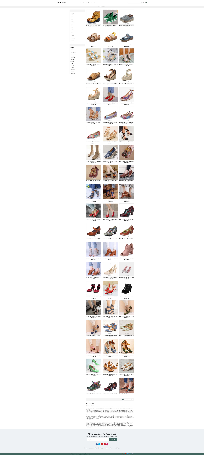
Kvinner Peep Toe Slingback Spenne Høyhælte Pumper (93, 258)
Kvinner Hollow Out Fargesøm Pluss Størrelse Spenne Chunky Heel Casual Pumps (126, 316)
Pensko (72, 65)
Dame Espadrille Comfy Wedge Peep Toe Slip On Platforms (93, 141)
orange (73, 22)
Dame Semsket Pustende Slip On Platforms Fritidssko (126, 25)
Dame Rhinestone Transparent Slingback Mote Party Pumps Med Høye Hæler (126, 277)
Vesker (95, 2)
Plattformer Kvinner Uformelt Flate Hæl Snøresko (110, 25)
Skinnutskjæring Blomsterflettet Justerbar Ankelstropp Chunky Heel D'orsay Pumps (126, 374)
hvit (72, 14)
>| (131, 399)
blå (72, 16)
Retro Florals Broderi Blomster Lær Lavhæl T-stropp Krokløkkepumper (110, 393)
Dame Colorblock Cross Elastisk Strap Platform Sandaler (110, 44)
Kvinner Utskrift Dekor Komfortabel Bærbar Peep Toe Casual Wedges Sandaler (126, 103)
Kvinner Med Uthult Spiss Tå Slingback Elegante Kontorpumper (110, 277)
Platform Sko (73, 52)
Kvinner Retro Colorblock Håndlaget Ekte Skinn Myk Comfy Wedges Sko (110, 180)
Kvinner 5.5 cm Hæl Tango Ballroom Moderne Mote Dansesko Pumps (93, 296)
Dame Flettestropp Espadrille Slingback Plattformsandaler (126, 83)
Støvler (72, 50)
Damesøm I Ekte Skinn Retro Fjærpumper (110, 238)
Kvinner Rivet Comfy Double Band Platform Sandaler (93, 44)
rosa (72, 25)
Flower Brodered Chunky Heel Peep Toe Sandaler (93, 83)
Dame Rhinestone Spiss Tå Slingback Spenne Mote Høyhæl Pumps (110, 296)
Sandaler (72, 55)
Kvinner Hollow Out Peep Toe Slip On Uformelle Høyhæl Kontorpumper (126, 258)
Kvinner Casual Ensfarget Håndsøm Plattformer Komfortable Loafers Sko (110, 161)
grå (72, 30)
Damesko (104, 6)
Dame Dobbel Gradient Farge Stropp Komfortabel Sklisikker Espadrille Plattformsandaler (93, 64)
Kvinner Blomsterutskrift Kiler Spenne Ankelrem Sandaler (110, 64)
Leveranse (91, 447)
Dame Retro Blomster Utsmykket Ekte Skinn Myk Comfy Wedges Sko (126, 161)
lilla (72, 24)
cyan (73, 35)
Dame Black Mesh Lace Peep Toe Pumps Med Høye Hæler (126, 296)
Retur (96, 447)
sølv (72, 32)
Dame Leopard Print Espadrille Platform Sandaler (110, 83)
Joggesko (73, 57)
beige (73, 29)
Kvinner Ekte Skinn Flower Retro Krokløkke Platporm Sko (93, 25)
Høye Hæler (73, 54)
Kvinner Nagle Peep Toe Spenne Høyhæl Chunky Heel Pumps (110, 258)
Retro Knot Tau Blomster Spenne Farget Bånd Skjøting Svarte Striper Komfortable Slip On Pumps (126, 393)
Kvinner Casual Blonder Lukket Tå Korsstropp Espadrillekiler (126, 141)
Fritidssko (73, 73)
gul (72, 19)
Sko (92, 2)
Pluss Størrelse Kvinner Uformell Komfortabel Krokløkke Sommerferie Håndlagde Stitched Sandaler (93, 219)
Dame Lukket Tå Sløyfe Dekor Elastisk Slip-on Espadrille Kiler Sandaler (110, 141)
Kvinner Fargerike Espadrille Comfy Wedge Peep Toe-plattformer (110, 122)
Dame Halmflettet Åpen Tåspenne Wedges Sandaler (93, 122)
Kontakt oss (117, 447)
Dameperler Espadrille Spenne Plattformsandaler (93, 103)
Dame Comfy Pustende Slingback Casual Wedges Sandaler (110, 103)
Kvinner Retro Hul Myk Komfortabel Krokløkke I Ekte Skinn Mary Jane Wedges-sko (93, 180)
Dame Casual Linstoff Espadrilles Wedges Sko (110, 219)
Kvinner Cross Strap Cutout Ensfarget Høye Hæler (110, 374)
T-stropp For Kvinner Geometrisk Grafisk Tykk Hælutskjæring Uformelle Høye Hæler (93, 374)
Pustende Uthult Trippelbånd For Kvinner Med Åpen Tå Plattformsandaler (126, 44)
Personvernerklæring (109, 447)
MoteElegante (76, 453)
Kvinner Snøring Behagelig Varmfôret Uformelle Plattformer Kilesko (126, 180)
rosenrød (73, 38)
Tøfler (72, 49)
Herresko (72, 61)
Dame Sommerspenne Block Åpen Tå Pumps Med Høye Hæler (110, 316)
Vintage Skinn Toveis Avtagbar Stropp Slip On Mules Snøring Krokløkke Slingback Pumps (93, 393)
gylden (73, 33)
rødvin (73, 40)
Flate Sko (73, 59)
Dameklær (83, 2)
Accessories (101, 2)
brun (72, 27)
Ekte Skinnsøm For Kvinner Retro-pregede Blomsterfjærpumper (126, 219)
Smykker (106, 2)
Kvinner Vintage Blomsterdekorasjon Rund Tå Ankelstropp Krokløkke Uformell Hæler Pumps (110, 335)
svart (73, 13)
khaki (73, 37)
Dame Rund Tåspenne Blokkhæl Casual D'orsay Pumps (93, 335)
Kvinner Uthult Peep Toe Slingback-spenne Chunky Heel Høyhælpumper (93, 277)
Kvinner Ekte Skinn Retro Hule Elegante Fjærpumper (93, 238)
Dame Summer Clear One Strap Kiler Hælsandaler (126, 64)
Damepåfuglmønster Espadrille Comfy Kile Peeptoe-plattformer (126, 122)
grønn (73, 21)
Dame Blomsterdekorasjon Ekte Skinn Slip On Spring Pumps (126, 238)
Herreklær (88, 2)
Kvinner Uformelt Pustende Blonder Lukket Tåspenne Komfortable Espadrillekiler (93, 161)
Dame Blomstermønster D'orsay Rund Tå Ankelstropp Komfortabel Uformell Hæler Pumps (126, 335)
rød (72, 18)
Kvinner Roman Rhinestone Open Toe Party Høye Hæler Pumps (93, 316)
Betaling (101, 447)
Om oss (85, 447)
